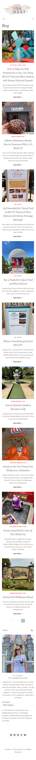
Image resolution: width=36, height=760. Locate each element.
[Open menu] (3, 19)
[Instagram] (24, 734)
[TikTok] (21, 734)
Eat (11, 65)
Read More (18, 97)
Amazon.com (6, 713)
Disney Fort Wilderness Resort (18, 597)
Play (24, 65)
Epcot (15, 65)
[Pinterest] (18, 734)
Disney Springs (16, 136)
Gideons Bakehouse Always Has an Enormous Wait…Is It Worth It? (18, 144)
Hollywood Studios (16, 526)
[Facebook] (14, 734)
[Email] (11, 734)
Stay (24, 462)
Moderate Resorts (16, 462)
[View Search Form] (33, 19)
